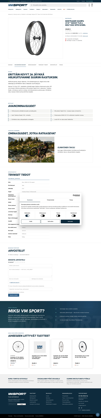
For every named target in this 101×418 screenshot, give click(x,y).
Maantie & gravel (34, 400)
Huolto (60, 9)
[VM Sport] (18, 5)
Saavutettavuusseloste (67, 404)
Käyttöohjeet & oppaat (51, 404)
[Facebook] (81, 408)
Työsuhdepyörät (49, 400)
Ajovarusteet (44, 9)
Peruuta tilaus (65, 400)
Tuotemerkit (52, 9)
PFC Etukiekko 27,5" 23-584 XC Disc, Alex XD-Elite (82, 356)
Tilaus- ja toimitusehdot (18, 415)
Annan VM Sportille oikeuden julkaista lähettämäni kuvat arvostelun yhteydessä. (27, 286)
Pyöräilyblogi (71, 9)
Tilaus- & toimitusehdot (67, 398)
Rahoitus (48, 398)
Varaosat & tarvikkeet (35, 404)
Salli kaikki (70, 221)
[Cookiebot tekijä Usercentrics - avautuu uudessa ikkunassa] (74, 195)
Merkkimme (48, 402)
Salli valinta (50, 221)
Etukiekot (23, 14)
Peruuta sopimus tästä (29, 415)
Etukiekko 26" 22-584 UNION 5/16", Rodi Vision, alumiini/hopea (39, 357)
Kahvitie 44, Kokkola (83, 401)
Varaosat (25, 9)
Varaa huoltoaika (89, 1)
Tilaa (21, 404)
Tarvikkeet (32, 9)
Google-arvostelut (86, 410)
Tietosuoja (10, 415)
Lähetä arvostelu (14, 295)
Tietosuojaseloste (66, 402)
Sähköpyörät (18, 9)
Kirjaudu (83, 1)
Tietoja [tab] (71, 200)
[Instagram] (79, 408)
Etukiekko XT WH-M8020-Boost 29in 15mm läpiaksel (17, 358)
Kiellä (30, 221)
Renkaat (38, 9)
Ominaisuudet (32, 64)
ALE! (64, 9)
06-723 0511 (29, 1)
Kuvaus (10, 64)
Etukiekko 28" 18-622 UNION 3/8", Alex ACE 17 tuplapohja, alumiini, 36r (60, 357)
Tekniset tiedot (43, 64)
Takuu (61, 64)
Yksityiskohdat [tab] (50, 200)
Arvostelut (53, 64)
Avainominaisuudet (20, 64)
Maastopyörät (33, 395)
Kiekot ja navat (16, 14)
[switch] (43, 216)
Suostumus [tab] (30, 200)
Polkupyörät (10, 9)
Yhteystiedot (65, 395)
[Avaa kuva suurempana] (60, 20)
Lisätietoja (85, 33)
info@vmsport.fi (82, 405)
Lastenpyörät (33, 402)
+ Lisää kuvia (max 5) (14, 282)
